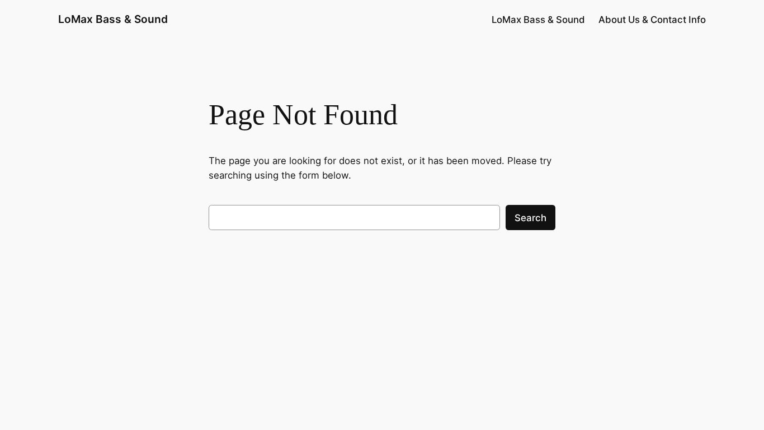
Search (530, 217)
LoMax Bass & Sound (113, 19)
